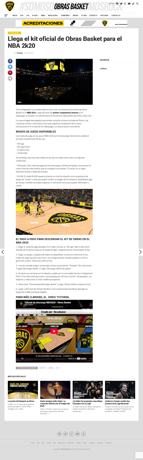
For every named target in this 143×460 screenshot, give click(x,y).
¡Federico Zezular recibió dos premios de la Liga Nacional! (117, 402)
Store (84, 15)
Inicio (15, 15)
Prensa (20, 53)
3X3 (27, 15)
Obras (50, 368)
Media (75, 15)
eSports (93, 15)
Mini (43, 15)
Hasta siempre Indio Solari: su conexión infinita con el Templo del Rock (55, 403)
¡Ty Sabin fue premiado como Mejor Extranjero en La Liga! (87, 402)
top (57, 368)
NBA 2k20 (31, 112)
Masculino (53, 15)
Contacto (115, 15)
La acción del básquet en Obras (21, 401)
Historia (104, 15)
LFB (21, 15)
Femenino (65, 15)
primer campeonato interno (65, 112)
